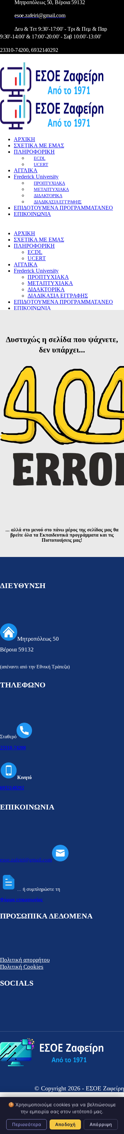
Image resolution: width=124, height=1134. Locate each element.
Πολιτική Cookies (21, 966)
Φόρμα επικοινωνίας (21, 899)
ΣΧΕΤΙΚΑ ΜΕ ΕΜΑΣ (39, 145)
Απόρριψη (101, 1124)
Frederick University (36, 177)
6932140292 (12, 787)
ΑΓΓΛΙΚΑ (26, 170)
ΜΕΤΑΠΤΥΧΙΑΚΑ (51, 189)
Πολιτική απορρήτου (25, 960)
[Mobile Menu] (3, 59)
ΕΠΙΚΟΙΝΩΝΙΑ (32, 214)
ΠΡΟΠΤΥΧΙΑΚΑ (49, 183)
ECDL (39, 158)
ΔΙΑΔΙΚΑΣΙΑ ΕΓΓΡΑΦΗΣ (58, 201)
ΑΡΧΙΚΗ (24, 139)
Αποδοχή (65, 1124)
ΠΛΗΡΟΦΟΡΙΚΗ (34, 152)
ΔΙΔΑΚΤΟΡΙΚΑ (48, 195)
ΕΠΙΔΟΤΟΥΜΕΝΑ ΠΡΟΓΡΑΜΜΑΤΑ (63, 208)
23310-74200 (13, 747)
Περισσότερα (26, 1124)
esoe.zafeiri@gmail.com (26, 859)
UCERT (41, 164)
